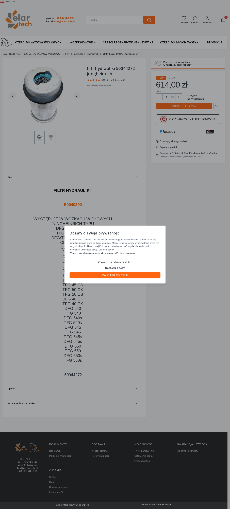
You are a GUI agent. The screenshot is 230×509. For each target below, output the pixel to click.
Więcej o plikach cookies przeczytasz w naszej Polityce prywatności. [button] (103, 253)
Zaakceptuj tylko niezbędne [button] (115, 262)
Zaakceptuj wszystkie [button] (115, 275)
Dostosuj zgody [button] (115, 267)
